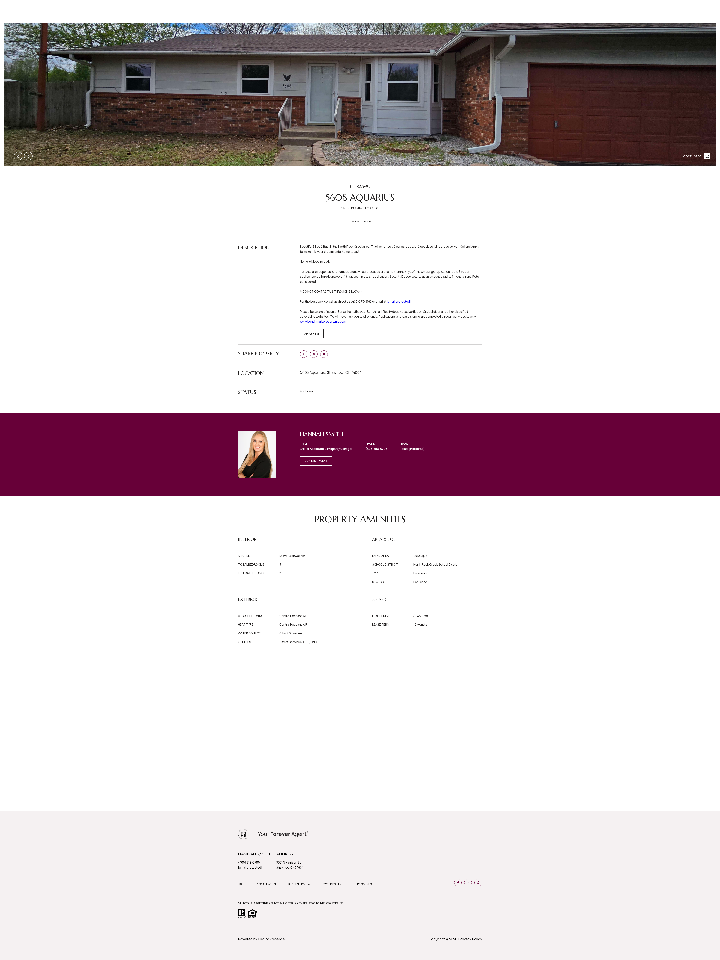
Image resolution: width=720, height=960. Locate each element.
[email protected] (399, 301)
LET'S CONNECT (364, 884)
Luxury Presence (271, 939)
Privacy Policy (471, 939)
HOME (242, 884)
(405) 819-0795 (376, 449)
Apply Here (311, 333)
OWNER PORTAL (332, 884)
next (28, 156)
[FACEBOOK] (458, 882)
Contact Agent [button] (360, 221)
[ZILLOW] (478, 882)
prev (18, 156)
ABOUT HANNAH (267, 884)
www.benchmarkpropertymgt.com (323, 321)
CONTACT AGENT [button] (316, 461)
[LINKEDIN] (468, 882)
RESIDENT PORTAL (299, 884)
